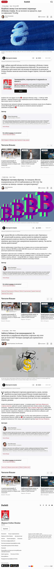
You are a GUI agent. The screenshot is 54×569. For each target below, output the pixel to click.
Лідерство (23, 319)
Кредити (7, 140)
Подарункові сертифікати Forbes (9, 558)
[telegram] (49, 505)
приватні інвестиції (36, 291)
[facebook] (43, 505)
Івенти (3, 538)
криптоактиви (27, 291)
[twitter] (40, 505)
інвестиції (4, 291)
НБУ (3, 140)
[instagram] (46, 505)
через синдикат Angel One (35, 407)
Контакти (3, 533)
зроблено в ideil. (48, 566)
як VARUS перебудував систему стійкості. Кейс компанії (29, 162)
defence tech (27, 467)
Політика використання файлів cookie (10, 543)
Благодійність (4, 556)
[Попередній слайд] (47, 299)
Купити (20, 91)
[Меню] (51, 2)
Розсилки (20, 538)
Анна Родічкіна (9, 187)
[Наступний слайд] (51, 145)
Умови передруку (11, 538)
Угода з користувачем (13, 533)
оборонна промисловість (13, 467)
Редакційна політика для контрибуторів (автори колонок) (11, 551)
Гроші (10, 177)
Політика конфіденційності (8, 541)
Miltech (21, 467)
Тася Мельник (19, 343)
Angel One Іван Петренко (42, 419)
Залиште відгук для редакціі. (9, 134)
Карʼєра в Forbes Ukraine (7, 536)
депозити (20, 140)
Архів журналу (4, 554)
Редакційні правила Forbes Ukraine (9, 545)
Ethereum (17, 291)
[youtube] (52, 505)
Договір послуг (18, 536)
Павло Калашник (9, 16)
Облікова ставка (13, 140)
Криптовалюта (10, 291)
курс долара (26, 140)
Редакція (3, 548)
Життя (42, 167)
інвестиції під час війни (7, 293)
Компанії (3, 167)
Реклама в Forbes (15, 554)
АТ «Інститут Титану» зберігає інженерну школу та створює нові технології (10, 163)
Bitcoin (21, 291)
